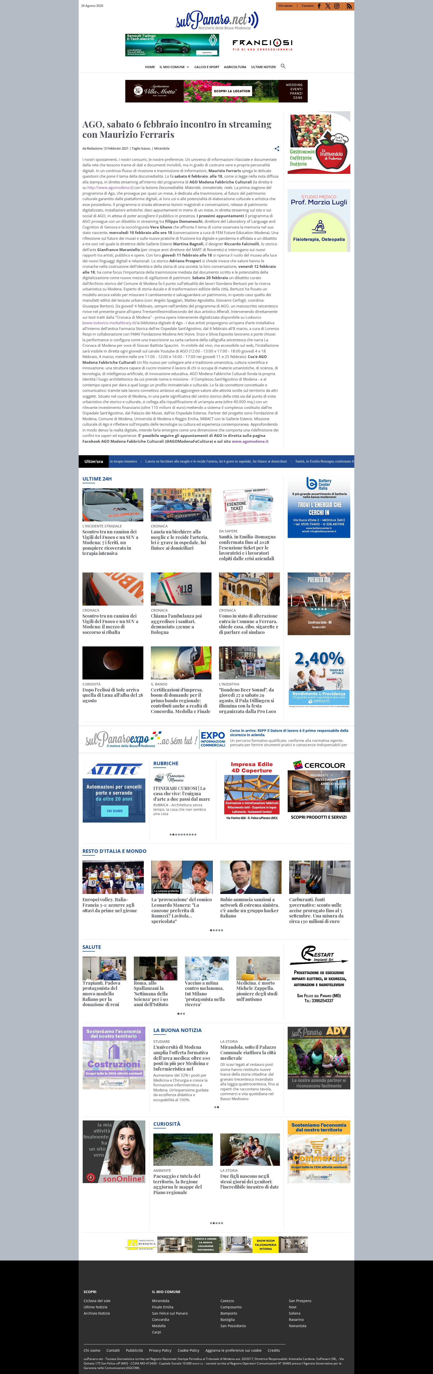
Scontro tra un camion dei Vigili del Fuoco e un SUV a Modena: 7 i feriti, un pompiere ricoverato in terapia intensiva (110, 542)
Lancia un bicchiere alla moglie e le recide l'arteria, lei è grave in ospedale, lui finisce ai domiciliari (171, 461)
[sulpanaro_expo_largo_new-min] (216, 1244)
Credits (274, 1350)
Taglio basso (141, 148)
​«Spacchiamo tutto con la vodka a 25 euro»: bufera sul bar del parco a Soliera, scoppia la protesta (249, 1184)
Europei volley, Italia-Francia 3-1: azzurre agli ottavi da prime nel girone (109, 905)
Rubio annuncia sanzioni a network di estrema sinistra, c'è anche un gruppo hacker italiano (249, 908)
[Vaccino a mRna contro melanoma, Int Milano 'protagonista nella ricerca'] (207, 968)
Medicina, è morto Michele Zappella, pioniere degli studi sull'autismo (256, 991)
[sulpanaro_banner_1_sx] (319, 1086)
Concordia (160, 1319)
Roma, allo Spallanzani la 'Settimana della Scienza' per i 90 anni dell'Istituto (151, 993)
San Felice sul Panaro (170, 1313)
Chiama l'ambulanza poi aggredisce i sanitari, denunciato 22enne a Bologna (176, 624)
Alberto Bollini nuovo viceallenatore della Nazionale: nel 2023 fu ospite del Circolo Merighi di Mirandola (180, 1058)
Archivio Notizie (97, 1313)
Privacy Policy (160, 1350)
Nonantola (297, 1325)
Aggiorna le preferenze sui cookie (233, 1350)
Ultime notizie (263, 67)
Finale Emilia (162, 1307)
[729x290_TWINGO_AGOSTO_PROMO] (216, 54)
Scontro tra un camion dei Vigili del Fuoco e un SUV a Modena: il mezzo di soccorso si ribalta (110, 624)
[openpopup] (350, 67)
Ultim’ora (93, 461)
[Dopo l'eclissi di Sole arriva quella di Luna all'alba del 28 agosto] (112, 662)
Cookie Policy (188, 1350)
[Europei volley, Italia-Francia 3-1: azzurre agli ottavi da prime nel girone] (113, 877)
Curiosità (166, 1123)
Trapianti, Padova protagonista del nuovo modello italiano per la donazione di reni (101, 993)
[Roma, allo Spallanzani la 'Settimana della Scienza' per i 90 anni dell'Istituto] (156, 968)
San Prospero (300, 1300)
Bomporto (229, 1313)
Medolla (159, 1325)
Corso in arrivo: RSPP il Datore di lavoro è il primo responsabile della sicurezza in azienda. (289, 730)
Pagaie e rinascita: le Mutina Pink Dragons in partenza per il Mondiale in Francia (182, 1184)
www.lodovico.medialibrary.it (109, 322)
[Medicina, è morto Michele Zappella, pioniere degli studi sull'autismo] (258, 968)
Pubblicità (134, 1350)
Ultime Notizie (95, 1307)
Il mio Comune (172, 67)
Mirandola (161, 148)
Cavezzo (227, 1300)
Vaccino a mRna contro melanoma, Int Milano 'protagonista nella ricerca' (205, 993)
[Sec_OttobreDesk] (216, 91)
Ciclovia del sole (97, 1300)
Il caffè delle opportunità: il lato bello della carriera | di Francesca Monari (182, 794)
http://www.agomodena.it (109, 187)
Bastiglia (228, 1319)
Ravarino (296, 1319)
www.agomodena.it (250, 441)
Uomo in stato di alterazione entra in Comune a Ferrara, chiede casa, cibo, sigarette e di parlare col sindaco (248, 624)
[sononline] (114, 1180)
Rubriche (165, 763)
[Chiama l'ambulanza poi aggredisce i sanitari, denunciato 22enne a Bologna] (181, 589)
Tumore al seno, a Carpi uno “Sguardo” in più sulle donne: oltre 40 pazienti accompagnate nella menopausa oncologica (248, 1058)
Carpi (156, 1332)
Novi (292, 1307)
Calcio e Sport (206, 67)
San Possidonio (233, 1325)
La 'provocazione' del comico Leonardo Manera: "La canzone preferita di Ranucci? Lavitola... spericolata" (181, 910)
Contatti (308, 5)
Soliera (294, 1313)
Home (150, 67)
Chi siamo (285, 5)
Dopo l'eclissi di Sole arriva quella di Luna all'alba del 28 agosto (112, 695)
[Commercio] (319, 1180)
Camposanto (231, 1307)
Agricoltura (235, 67)
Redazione (94, 148)
